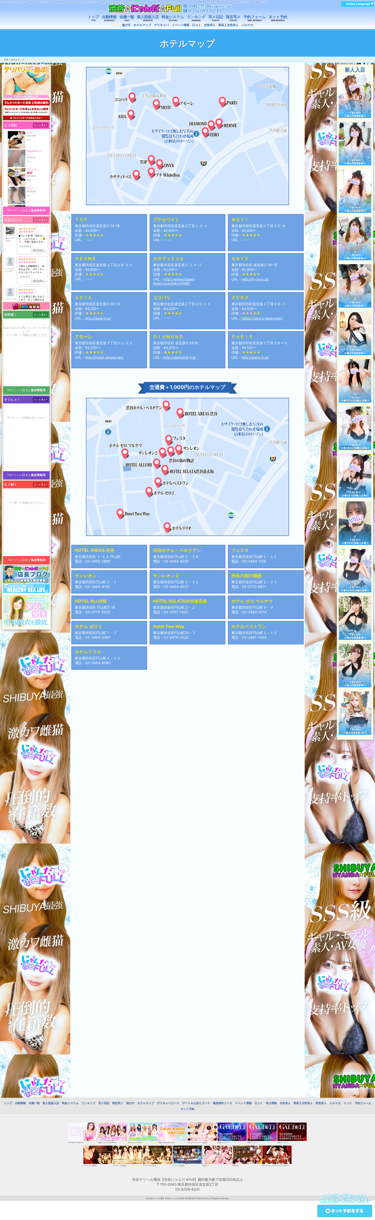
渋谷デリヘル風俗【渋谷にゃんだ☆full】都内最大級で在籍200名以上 (179, 1198)
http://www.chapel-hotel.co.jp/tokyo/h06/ (174, 281)
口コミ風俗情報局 (34, 210)
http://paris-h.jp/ (255, 358)
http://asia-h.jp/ (98, 319)
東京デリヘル (14, 210)
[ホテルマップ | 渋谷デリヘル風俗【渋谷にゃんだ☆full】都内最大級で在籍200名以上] (169, 8)
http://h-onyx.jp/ (255, 279)
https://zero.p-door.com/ (262, 319)
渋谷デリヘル (14, 390)
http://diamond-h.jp (179, 358)
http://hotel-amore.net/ (104, 358)
